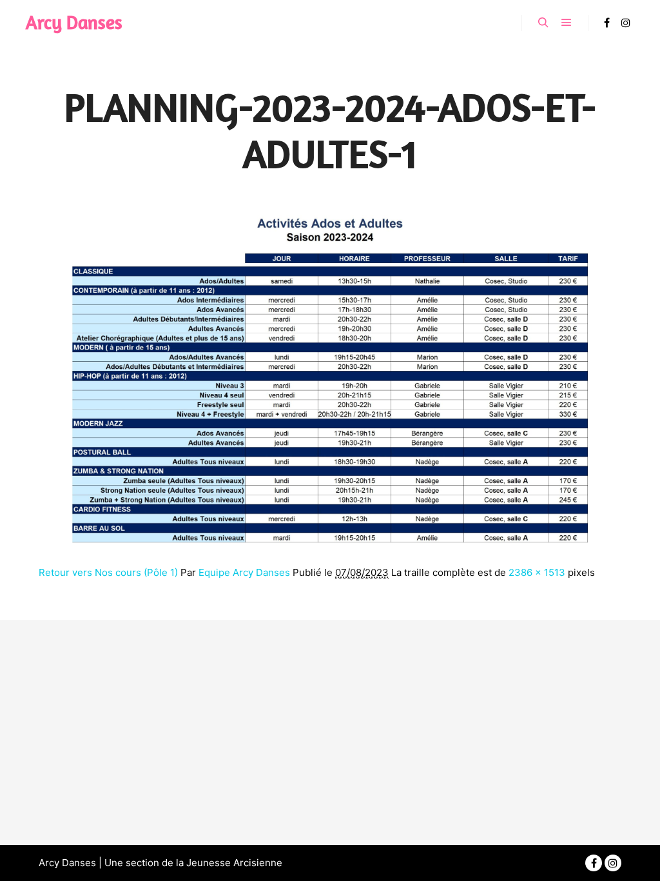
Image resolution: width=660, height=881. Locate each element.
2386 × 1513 (537, 572)
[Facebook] (606, 22)
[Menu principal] (566, 22)
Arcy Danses (74, 22)
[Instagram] (625, 22)
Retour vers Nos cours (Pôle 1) (108, 572)
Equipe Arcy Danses (244, 572)
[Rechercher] (543, 22)
